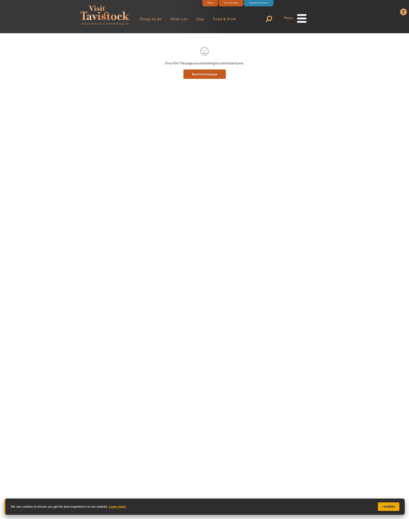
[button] (403, 11)
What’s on (179, 19)
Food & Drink (224, 19)
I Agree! (388, 506)
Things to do (151, 19)
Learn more (117, 506)
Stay (200, 19)
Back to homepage (204, 74)
